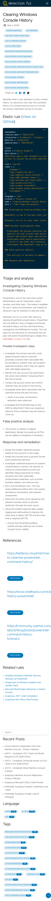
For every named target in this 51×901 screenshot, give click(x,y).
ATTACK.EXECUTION (15, 848)
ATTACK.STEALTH (14, 853)
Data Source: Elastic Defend (17, 62)
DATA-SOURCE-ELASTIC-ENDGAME (20, 885)
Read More (15, 578)
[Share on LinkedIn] (24, 92)
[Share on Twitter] (16, 92)
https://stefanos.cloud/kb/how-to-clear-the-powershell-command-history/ (25, 558)
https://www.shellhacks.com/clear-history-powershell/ (25, 594)
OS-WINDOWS (12, 874)
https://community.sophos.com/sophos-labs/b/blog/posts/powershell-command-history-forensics (25, 632)
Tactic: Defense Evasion (15, 41)
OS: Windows (31, 30)
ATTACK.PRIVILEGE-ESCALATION (19, 869)
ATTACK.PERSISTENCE (15, 863)
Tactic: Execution (12, 46)
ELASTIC (28, 811)
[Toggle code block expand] (43, 126)
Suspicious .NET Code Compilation (21, 696)
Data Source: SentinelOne (16, 82)
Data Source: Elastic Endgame (18, 56)
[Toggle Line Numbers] (33, 126)
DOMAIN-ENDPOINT (14, 842)
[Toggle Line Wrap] (38, 126)
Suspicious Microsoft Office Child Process (24, 782)
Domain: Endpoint (14, 30)
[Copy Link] (28, 92)
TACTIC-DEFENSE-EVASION (17, 895)
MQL (9, 817)
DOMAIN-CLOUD (35, 874)
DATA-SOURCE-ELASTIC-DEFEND (19, 858)
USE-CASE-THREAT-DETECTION (19, 837)
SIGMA (10, 811)
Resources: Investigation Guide (18, 51)
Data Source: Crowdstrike (16, 88)
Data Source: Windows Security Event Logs (24, 67)
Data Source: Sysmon (14, 77)
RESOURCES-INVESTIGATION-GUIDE (20, 832)
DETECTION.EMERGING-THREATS (19, 890)
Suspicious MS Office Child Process (21, 700)
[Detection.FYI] (22, 3)
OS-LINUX (10, 879)
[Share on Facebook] (20, 92)
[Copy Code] (29, 126)
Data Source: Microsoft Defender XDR (21, 72)
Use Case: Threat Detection (17, 36)
